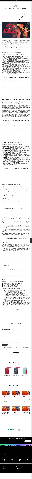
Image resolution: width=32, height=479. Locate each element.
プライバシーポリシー (18, 347)
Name (2, 331)
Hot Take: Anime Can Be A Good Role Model (6, 413)
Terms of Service (3, 466)
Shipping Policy (3, 468)
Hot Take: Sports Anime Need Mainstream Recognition (6, 398)
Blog (14, 8)
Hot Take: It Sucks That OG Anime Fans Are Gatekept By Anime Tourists (26, 398)
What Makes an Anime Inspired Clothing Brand (26, 413)
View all (16, 387)
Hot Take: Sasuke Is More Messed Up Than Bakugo (16, 398)
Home (6, 8)
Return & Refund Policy (19, 466)
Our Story (18, 8)
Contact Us (24, 8)
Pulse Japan (16, 353)
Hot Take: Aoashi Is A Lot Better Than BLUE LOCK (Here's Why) (16, 414)
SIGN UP (27, 441)
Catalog (9, 8)
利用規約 (24, 347)
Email (17, 331)
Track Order (3, 470)
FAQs (17, 470)
